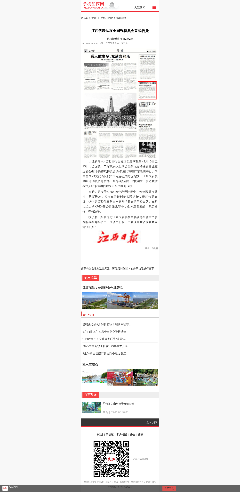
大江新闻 (139, 7)
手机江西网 (106, 18)
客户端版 (121, 434)
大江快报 (88, 315)
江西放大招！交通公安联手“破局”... (104, 339)
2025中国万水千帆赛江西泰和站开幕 (105, 346)
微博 (140, 434)
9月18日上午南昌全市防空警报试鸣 (104, 331)
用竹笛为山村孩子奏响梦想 (118, 403)
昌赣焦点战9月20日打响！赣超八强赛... (106, 324)
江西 (105, 412)
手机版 (110, 434)
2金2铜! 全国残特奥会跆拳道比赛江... (105, 353)
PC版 (100, 434)
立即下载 (169, 488)
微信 (132, 434)
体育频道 (121, 18)
